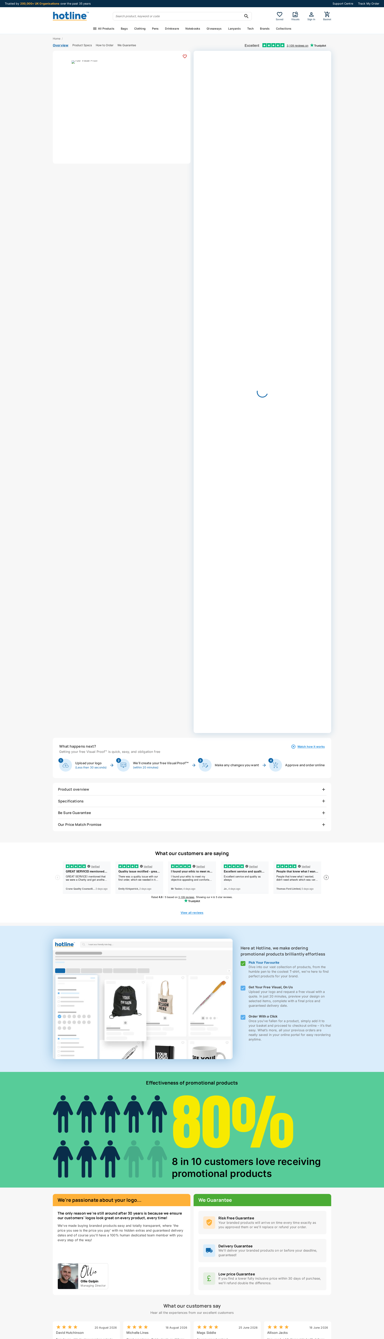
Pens (155, 28)
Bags (124, 28)
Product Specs (82, 45)
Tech (250, 28)
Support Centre (343, 3)
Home (57, 38)
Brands (265, 28)
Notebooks (192, 28)
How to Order (104, 45)
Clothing (140, 28)
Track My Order (368, 3)
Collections (283, 28)
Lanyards (234, 28)
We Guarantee (126, 45)
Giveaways (214, 28)
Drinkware (172, 28)
